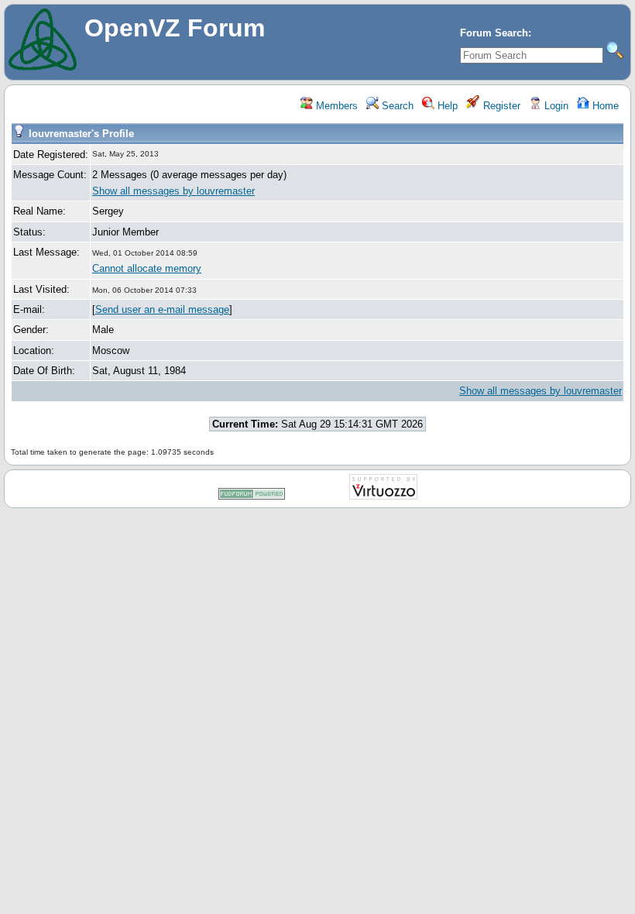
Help (446, 106)
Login (554, 106)
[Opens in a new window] (251, 497)
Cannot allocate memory (146, 268)
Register (500, 106)
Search (396, 106)
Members (335, 106)
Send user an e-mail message (162, 309)
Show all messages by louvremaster (173, 191)
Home (604, 106)
